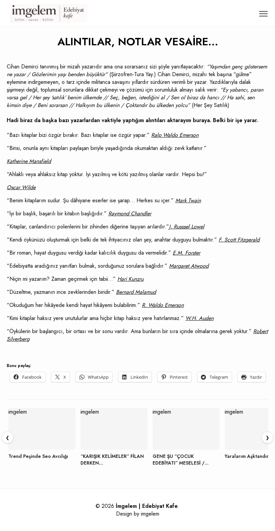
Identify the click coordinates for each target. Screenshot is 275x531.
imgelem (150, 514)
